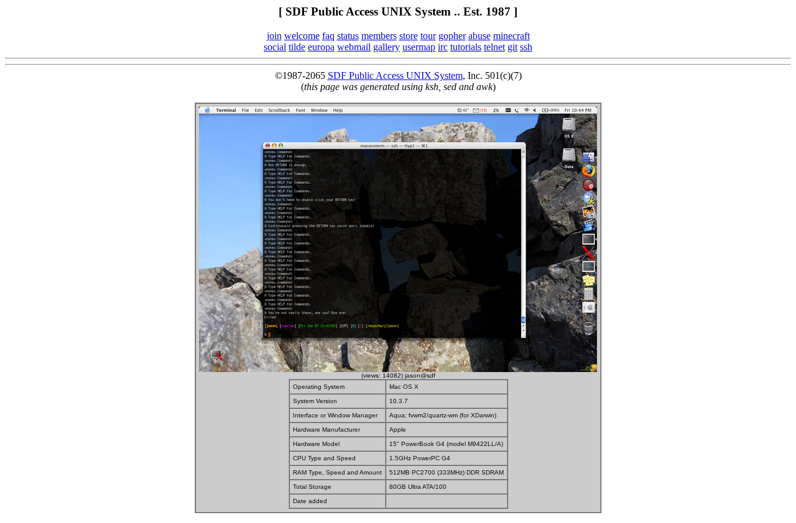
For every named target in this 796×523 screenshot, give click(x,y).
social (275, 47)
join (274, 35)
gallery (386, 47)
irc (443, 47)
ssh (526, 47)
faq (328, 35)
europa (321, 47)
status (348, 35)
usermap (418, 47)
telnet (494, 47)
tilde (297, 47)
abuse (479, 35)
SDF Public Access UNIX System (395, 75)
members (379, 35)
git (512, 47)
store (408, 35)
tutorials (465, 47)
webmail (354, 47)
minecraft (511, 35)
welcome (302, 35)
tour (428, 35)
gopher (452, 35)
